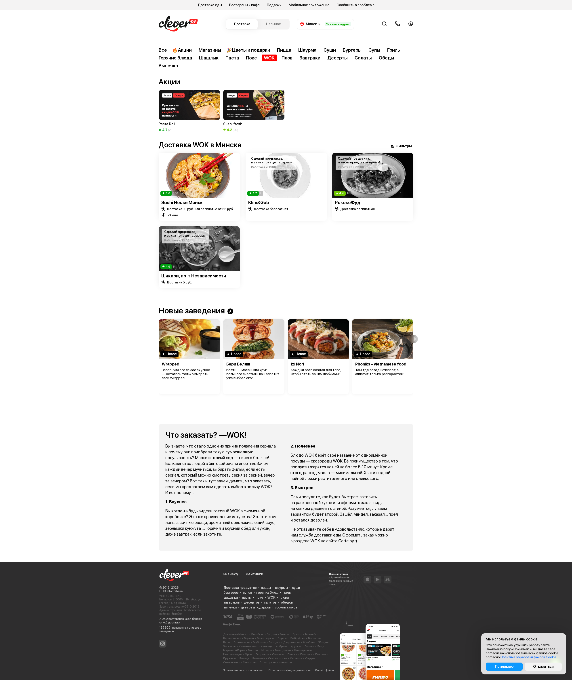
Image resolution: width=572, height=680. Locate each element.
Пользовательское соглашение (243, 670)
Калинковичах (248, 646)
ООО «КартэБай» (171, 591)
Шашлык (209, 58)
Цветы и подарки (251, 50)
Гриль (393, 50)
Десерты (337, 58)
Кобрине (282, 646)
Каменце (267, 646)
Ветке (227, 642)
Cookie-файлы (324, 670)
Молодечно (283, 650)
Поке (251, 58)
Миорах (253, 650)
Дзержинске (291, 642)
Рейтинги (254, 574)
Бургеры (352, 50)
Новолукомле (303, 650)
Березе (282, 638)
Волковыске (242, 642)
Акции (185, 50)
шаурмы (281, 588)
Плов (287, 58)
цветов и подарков (256, 607)
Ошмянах (278, 654)
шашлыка (230, 598)
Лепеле (309, 646)
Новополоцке (232, 654)
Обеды (386, 58)
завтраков (231, 602)
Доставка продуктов (240, 588)
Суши (330, 50)
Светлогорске (277, 658)
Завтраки (309, 58)
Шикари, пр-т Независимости (193, 276)
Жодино (324, 642)
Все (163, 50)
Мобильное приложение (309, 5)
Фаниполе (285, 662)
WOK (269, 58)
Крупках (296, 646)
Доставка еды (210, 5)
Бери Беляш (238, 364)
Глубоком (259, 642)
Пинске (292, 654)
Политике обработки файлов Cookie (528, 657)
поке (259, 598)
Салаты (363, 58)
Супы (374, 50)
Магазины (210, 50)
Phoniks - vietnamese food (380, 364)
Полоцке (306, 654)
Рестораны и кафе (244, 5)
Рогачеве (258, 658)
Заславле (229, 646)
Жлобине (309, 642)
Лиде (320, 646)
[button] (158, 103)
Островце (262, 654)
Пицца (284, 50)
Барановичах (232, 638)
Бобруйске (297, 638)
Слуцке (310, 658)
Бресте (297, 634)
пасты (246, 598)
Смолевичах (231, 662)
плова (284, 598)
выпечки (230, 607)
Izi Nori (297, 364)
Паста (232, 58)
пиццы (266, 588)
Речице (244, 658)
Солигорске (268, 662)
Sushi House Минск (182, 202)
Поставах (321, 654)
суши (296, 588)
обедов (287, 602)
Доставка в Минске (235, 634)
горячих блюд (267, 593)
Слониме (296, 658)
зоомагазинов (286, 607)
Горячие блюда (175, 58)
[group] (189, 111)
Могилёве (311, 634)
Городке (274, 642)
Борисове (315, 638)
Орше (248, 654)
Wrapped (170, 364)
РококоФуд (347, 202)
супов (247, 593)
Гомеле (285, 634)
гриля (287, 593)
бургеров (231, 593)
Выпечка (168, 65)
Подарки (274, 5)
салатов (270, 602)
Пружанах (229, 658)
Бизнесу (230, 574)
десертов (252, 602)
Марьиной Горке (234, 650)
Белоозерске (266, 638)
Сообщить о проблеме (355, 5)
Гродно (272, 634)
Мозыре (266, 650)
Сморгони (250, 662)
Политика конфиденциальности (290, 670)
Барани (249, 638)
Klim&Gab (258, 202)
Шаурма (307, 50)
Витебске (257, 634)
